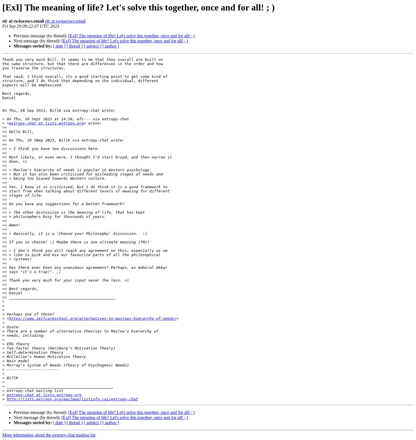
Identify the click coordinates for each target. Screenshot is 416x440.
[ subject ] (92, 46)
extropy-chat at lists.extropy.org (46, 123)
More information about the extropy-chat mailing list (48, 435)
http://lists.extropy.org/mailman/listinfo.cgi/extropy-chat (72, 399)
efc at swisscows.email (65, 21)
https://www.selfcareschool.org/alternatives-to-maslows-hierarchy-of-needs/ (93, 318)
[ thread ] (75, 46)
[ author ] (110, 46)
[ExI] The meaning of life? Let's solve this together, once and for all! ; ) (131, 35)
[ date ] (59, 46)
